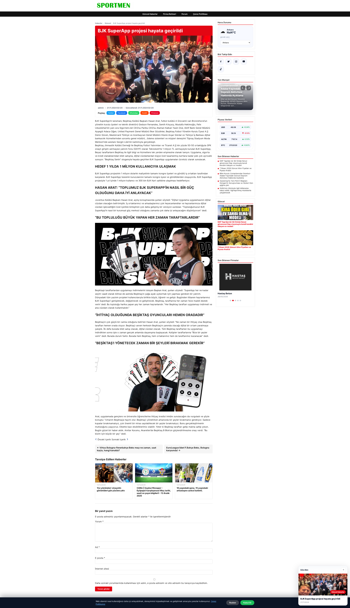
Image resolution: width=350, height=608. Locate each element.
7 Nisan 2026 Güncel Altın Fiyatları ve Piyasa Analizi (236, 169)
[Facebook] (221, 61)
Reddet (232, 603)
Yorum (99, 521)
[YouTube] (244, 61)
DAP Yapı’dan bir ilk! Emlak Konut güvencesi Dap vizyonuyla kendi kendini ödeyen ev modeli (233, 163)
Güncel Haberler (150, 14)
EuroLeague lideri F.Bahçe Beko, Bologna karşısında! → (187, 449)
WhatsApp (134, 113)
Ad (97, 547)
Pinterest (154, 113)
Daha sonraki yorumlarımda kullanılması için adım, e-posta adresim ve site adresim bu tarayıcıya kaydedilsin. (151, 583)
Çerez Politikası (200, 14)
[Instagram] (236, 61)
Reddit (144, 113)
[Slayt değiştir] (230, 300)
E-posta (100, 558)
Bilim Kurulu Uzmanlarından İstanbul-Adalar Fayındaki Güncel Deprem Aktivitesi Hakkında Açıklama (235, 175)
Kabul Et (247, 603)
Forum (185, 14)
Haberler (98, 23)
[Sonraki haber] (248, 88)
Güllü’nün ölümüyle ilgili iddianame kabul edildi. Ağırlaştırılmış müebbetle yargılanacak (235, 190)
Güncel (108, 23)
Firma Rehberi (169, 14)
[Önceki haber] (243, 88)
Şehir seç (225, 37)
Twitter (110, 113)
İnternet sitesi (102, 568)
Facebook (122, 113)
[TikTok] (221, 69)
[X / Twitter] (228, 61)
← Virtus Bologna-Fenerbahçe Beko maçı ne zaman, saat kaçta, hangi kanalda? (126, 449)
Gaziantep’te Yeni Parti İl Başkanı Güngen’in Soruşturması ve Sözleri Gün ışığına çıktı (236, 183)
